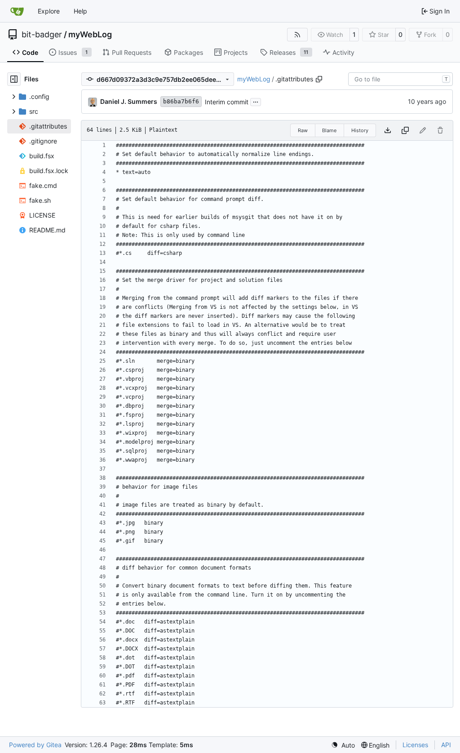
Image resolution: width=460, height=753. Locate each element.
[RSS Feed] (297, 34)
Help (80, 11)
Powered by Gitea (35, 745)
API (446, 745)
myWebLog (90, 34)
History (359, 130)
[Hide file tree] (14, 79)
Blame (329, 130)
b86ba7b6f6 (181, 101)
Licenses (415, 745)
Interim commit (226, 102)
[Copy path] (319, 79)
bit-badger (42, 34)
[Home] (17, 11)
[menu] (343, 745)
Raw (303, 130)
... (255, 101)
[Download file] (387, 130)
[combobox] (400, 79)
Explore (49, 11)
